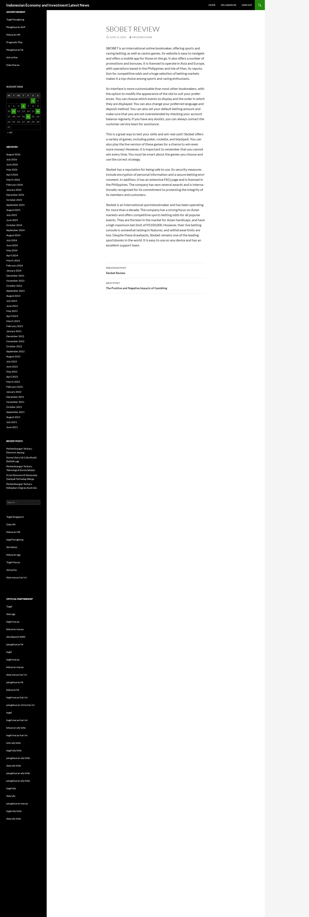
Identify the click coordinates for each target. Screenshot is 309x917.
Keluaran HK (13, 34)
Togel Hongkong (15, 19)
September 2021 (15, 412)
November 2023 (15, 280)
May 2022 (11, 371)
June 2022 (12, 366)
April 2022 (12, 376)
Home (212, 5)
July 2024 (11, 240)
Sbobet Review (116, 270)
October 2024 (14, 225)
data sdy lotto (13, 818)
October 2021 (14, 407)
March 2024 (13, 260)
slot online (12, 57)
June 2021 (12, 427)
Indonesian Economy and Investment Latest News (47, 5)
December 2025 (15, 194)
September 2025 (15, 204)
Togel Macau (13, 562)
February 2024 (14, 265)
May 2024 (11, 250)
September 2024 (15, 230)
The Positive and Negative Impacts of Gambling (136, 285)
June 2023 (12, 305)
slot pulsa (11, 569)
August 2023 (13, 295)
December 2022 (15, 336)
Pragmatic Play (14, 42)
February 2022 (14, 386)
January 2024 (13, 270)
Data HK (11, 524)
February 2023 (14, 326)
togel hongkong (14, 539)
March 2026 (13, 179)
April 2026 (12, 174)
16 (37, 111)
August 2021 (13, 417)
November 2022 (15, 341)
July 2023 (11, 300)
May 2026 (11, 169)
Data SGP (247, 5)
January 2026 (13, 189)
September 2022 (15, 351)
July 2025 (11, 215)
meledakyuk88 (142, 37)
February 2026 (14, 184)
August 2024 (13, 235)
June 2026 (12, 164)
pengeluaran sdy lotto (18, 773)
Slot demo (11, 547)
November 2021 (15, 401)
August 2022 (13, 356)
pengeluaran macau (17, 803)
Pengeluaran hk (14, 49)
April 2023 (12, 316)
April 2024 (12, 255)
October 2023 (14, 285)
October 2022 (14, 346)
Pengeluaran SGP (15, 27)
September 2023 (15, 290)
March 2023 (13, 321)
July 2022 (11, 361)
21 (28, 116)
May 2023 (11, 311)
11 (13, 111)
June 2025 (12, 220)
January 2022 (13, 391)
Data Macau (13, 65)
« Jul (9, 132)
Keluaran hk (228, 5)
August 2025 (13, 210)
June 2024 (12, 245)
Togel (9, 606)
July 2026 (11, 159)
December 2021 (15, 396)
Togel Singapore (15, 516)
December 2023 (15, 275)
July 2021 (11, 422)
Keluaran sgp (13, 554)
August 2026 (13, 154)
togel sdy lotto (14, 811)
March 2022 (13, 381)
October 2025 (14, 199)
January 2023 (13, 331)
